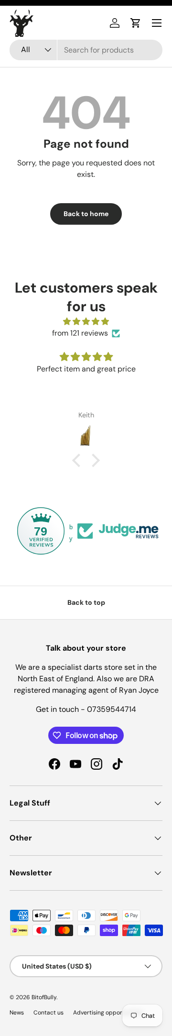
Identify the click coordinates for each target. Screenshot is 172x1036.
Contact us (48, 1012)
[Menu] (156, 22)
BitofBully (44, 997)
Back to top (86, 602)
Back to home (86, 213)
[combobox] (86, 50)
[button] (135, 22)
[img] (86, 321)
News (17, 1012)
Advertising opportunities (108, 1012)
